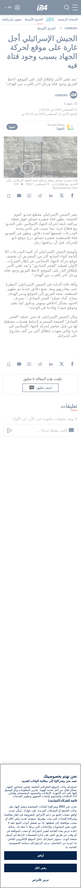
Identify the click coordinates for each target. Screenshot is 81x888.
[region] (40, 826)
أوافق (40, 855)
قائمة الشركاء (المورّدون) (62, 800)
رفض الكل (40, 867)
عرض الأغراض (40, 880)
